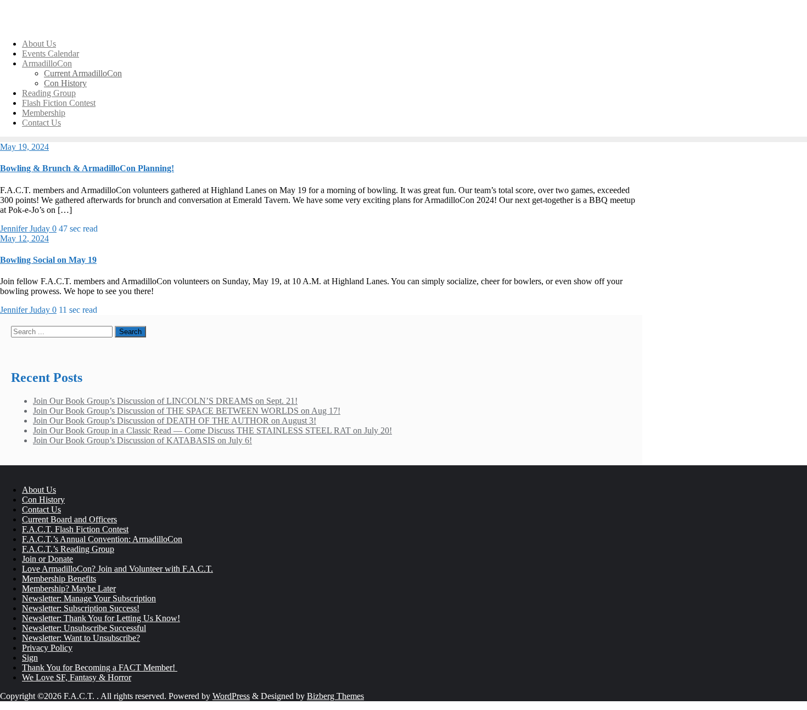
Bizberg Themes (335, 696)
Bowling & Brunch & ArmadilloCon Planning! (87, 168)
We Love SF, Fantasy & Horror (76, 677)
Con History (43, 499)
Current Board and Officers (69, 519)
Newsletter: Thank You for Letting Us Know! (101, 618)
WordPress (231, 696)
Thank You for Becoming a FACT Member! (99, 667)
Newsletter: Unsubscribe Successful (84, 628)
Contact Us (41, 509)
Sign (30, 657)
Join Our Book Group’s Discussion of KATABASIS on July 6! (142, 440)
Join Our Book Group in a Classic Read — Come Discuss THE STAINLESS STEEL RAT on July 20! (212, 430)
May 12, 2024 (24, 238)
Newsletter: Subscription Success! (80, 608)
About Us (39, 489)
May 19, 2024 (24, 146)
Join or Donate (47, 559)
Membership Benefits (59, 578)
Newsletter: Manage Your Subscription (89, 598)
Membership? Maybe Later (69, 588)
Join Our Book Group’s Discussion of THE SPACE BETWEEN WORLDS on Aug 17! (186, 410)
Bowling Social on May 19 (48, 259)
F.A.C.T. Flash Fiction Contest (75, 529)
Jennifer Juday (26, 228)
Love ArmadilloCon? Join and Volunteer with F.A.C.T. (117, 568)
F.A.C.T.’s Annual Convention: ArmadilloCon (102, 539)
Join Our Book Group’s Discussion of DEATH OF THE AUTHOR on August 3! (174, 420)
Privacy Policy (47, 647)
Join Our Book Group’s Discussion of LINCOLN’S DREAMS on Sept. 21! (165, 400)
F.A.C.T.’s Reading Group (68, 549)
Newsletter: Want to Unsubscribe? (81, 638)
